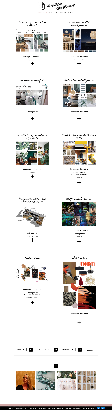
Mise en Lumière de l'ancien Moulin (79, 136)
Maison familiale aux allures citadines (32, 200)
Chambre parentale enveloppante (79, 24)
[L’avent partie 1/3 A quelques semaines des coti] (45, 380)
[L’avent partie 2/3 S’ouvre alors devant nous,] (66, 380)
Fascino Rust (32, 258)
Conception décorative (32, 57)
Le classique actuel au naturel (32, 24)
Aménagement (32, 112)
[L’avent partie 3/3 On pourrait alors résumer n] (86, 380)
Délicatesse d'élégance (79, 80)
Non (103, 408)
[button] (20, 349)
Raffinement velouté (79, 199)
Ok (98, 408)
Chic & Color (79, 258)
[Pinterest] (80, 350)
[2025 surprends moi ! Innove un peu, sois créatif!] (25, 380)
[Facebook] (31, 350)
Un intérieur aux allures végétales (32, 137)
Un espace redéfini (32, 80)
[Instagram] (56, 350)
